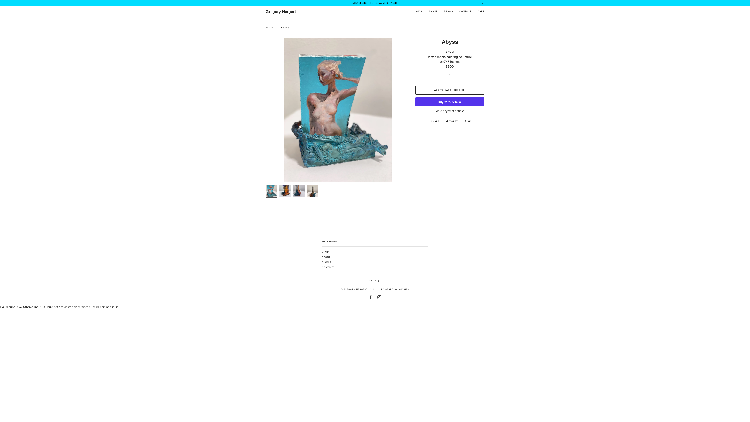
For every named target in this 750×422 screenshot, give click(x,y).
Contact (465, 11)
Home (269, 27)
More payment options (449, 111)
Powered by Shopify (395, 289)
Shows (448, 11)
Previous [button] (272, 110)
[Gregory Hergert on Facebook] (371, 298)
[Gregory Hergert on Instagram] (379, 298)
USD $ (373, 280)
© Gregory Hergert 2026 (358, 289)
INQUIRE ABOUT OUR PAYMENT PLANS (375, 3)
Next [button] (402, 110)
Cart (481, 11)
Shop (418, 11)
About (433, 11)
